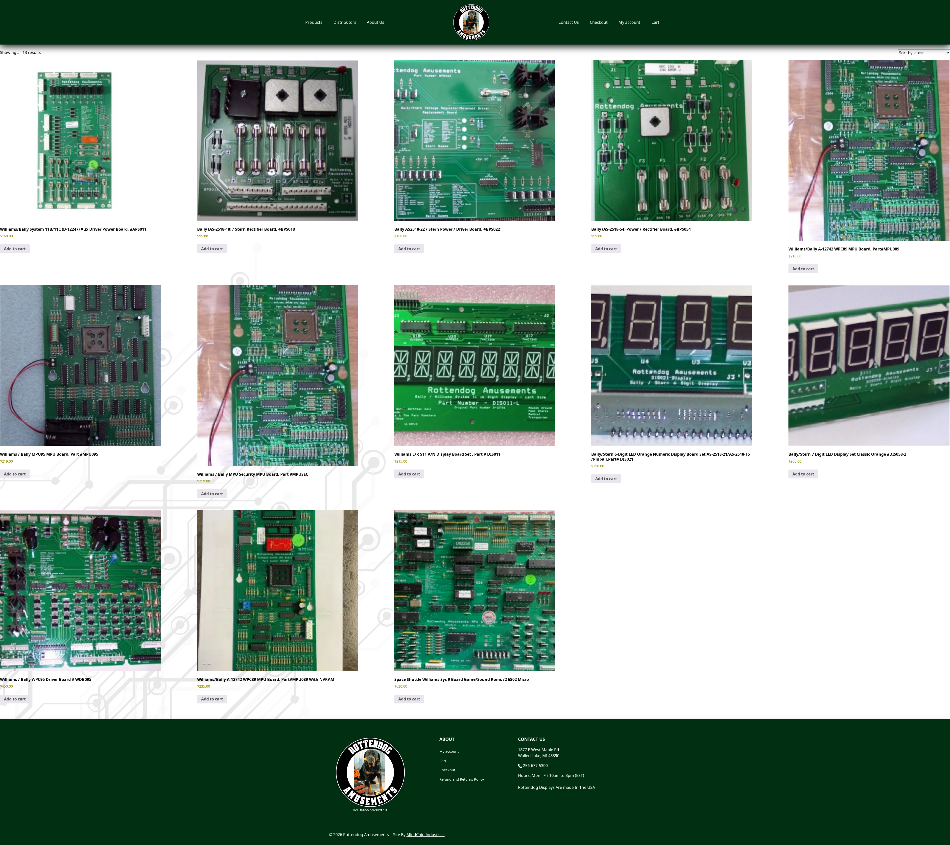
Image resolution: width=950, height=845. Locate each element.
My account (629, 22)
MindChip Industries (425, 834)
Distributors (344, 22)
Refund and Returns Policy (461, 779)
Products (313, 22)
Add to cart (15, 248)
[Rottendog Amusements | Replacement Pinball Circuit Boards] (471, 22)
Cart (655, 22)
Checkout (599, 22)
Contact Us (568, 22)
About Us (375, 22)
